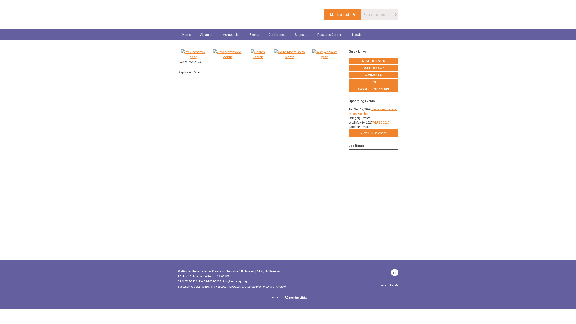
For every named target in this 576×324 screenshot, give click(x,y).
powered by (277, 297)
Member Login (340, 14)
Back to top (387, 285)
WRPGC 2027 (380, 122)
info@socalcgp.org (235, 281)
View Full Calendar (374, 133)
